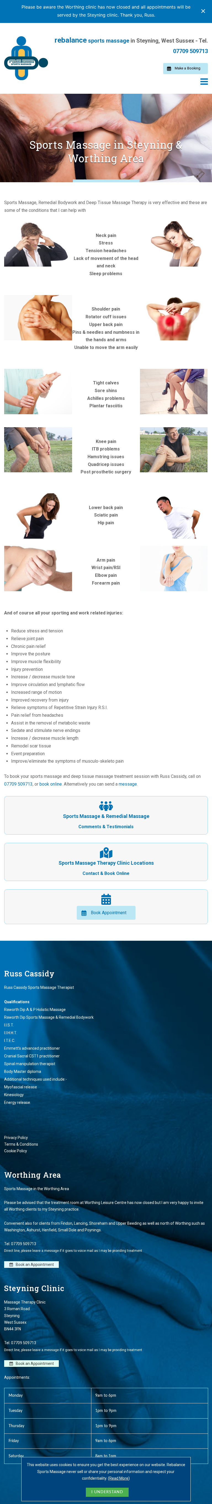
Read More (118, 1478)
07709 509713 (190, 51)
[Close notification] (203, 11)
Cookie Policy (15, 1151)
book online (50, 784)
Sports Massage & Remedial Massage (106, 816)
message (128, 784)
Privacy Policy (16, 1137)
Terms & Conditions (21, 1144)
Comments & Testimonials (106, 826)
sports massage (92, 40)
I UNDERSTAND (107, 1492)
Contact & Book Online (106, 873)
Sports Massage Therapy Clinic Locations (106, 863)
